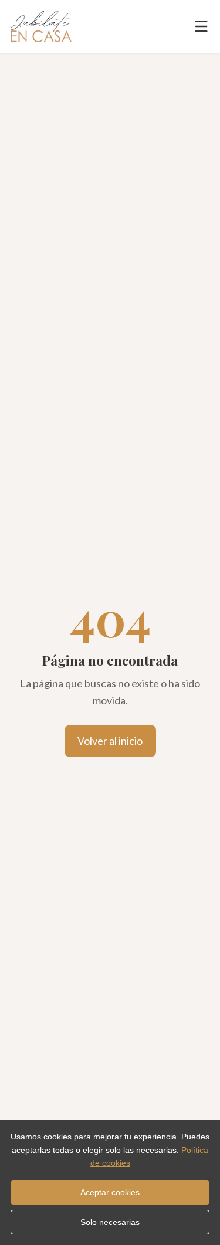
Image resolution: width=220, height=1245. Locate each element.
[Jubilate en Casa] (41, 26)
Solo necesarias (110, 1222)
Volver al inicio (110, 740)
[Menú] (201, 26)
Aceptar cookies (110, 1192)
